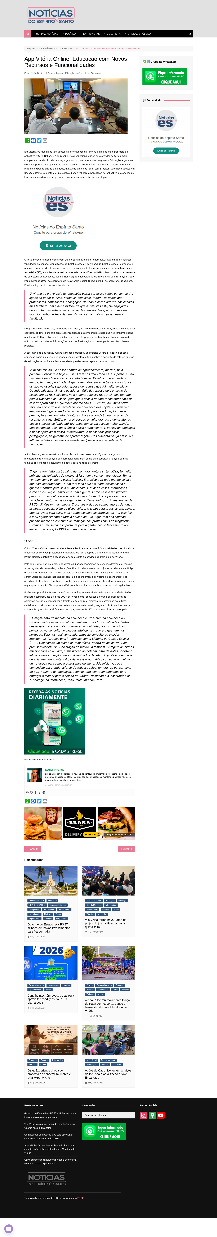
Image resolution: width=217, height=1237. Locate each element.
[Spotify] (44, 792)
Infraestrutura (64, 910)
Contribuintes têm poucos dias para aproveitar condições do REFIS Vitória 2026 (50, 999)
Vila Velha (102, 914)
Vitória (48, 990)
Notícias (79, 73)
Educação (70, 73)
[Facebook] (35, 792)
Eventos (90, 990)
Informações (49, 910)
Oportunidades (35, 990)
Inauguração (34, 910)
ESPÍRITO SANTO (37, 905)
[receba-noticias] (54, 721)
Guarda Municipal (94, 905)
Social (87, 73)
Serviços (48, 918)
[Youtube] (27, 792)
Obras (58, 914)
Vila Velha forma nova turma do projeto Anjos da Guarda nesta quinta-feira (105, 923)
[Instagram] (31, 792)
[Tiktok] (39, 792)
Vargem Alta (61, 918)
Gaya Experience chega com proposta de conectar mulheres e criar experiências (49, 1074)
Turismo (90, 994)
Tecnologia (96, 73)
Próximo (125, 849)
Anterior (34, 849)
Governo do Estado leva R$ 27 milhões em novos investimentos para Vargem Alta (48, 928)
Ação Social (92, 1060)
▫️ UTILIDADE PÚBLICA (137, 34)
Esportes (120, 985)
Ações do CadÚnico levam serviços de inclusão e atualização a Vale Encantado (108, 1074)
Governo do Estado (58, 905)
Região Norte (34, 918)
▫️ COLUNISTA (111, 34)
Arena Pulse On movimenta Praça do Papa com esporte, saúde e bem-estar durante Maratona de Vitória (49, 1149)
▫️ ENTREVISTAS (90, 34)
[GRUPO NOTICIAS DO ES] (58, 218)
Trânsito (90, 914)
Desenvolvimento (56, 73)
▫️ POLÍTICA (69, 34)
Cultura (90, 985)
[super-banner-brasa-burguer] (79, 822)
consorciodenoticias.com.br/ (58, 785)
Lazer (115, 990)
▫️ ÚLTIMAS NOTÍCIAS (45, 34)
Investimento (34, 914)
